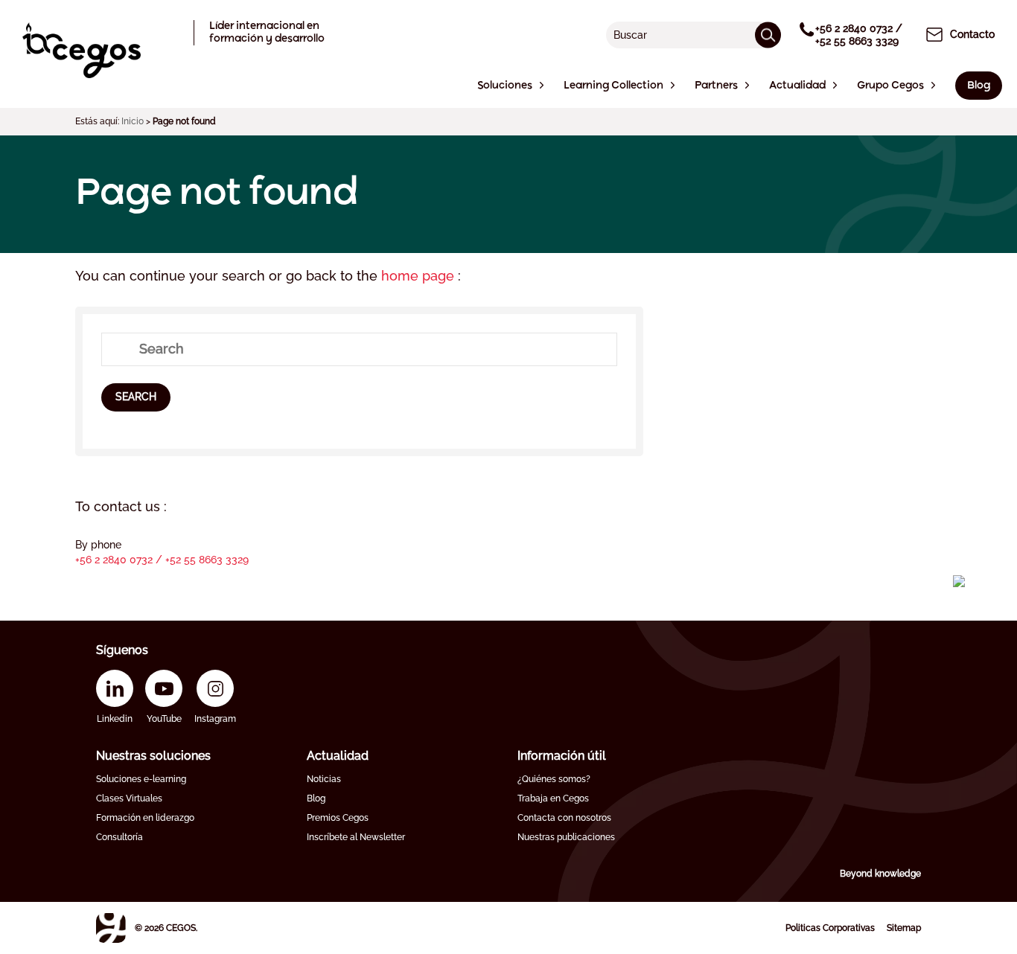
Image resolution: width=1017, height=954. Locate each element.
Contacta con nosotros (564, 818)
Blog (316, 798)
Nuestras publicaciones (566, 837)
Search (135, 397)
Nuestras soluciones (153, 756)
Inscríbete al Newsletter (356, 837)
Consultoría (119, 837)
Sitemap (904, 928)
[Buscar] (768, 35)
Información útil (561, 756)
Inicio (132, 121)
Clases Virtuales (129, 798)
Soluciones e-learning (141, 779)
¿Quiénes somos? (553, 779)
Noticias (324, 779)
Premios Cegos (338, 818)
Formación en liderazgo (145, 818)
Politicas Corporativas (830, 928)
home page (419, 276)
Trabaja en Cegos (553, 798)
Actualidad (338, 756)
